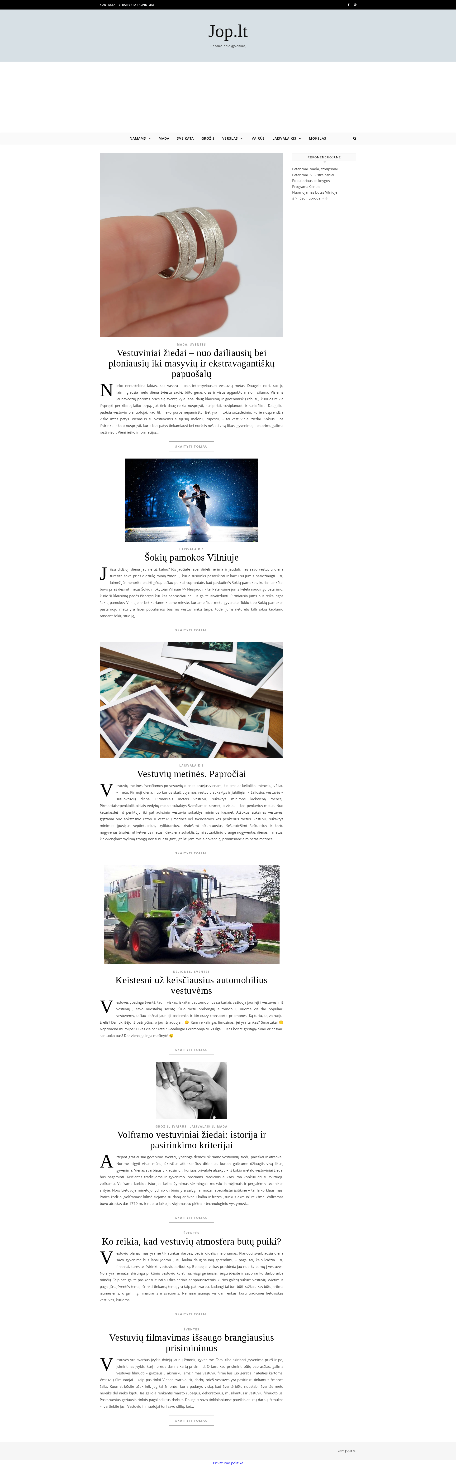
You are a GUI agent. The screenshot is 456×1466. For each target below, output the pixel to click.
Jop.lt (228, 31)
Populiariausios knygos (311, 180)
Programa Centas (306, 186)
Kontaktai (108, 4)
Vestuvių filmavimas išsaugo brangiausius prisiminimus (191, 1342)
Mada (164, 138)
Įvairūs (258, 138)
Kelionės (182, 972)
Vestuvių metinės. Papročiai (191, 773)
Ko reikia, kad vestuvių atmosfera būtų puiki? (191, 1241)
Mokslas (317, 138)
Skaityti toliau (191, 446)
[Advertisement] (228, 97)
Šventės (198, 344)
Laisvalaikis (284, 138)
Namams (138, 138)
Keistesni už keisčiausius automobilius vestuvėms (191, 985)
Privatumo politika (228, 1463)
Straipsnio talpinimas (137, 4)
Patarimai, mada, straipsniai (315, 168)
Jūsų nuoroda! (310, 198)
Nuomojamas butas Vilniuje (314, 192)
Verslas (230, 138)
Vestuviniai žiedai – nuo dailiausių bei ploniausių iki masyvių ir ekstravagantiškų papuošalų (192, 363)
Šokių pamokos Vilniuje (191, 557)
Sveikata (185, 138)
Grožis (208, 138)
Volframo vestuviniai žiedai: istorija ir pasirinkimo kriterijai (191, 1139)
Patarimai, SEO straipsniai (313, 174)
